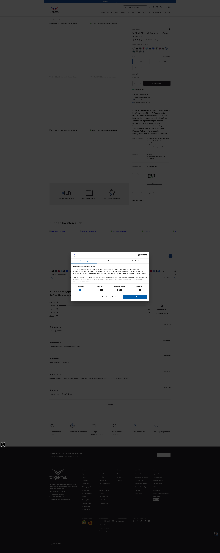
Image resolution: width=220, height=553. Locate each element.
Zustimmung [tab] (84, 261)
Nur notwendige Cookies (109, 296)
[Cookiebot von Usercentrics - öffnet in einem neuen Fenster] (139, 255)
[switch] (100, 290)
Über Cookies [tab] (136, 261)
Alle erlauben (135, 296)
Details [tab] (110, 261)
